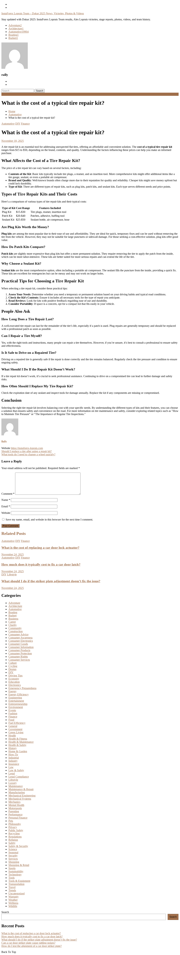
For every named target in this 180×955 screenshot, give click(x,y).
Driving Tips (15, 675)
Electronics (14, 685)
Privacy (12, 827)
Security (13, 855)
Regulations (15, 836)
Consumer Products (19, 650)
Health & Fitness (17, 738)
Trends (12, 890)
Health (12, 735)
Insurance (13, 763)
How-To (13, 754)
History (12, 748)
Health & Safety (17, 745)
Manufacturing (16, 792)
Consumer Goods (18, 643)
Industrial (13, 757)
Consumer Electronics (20, 640)
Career (12, 621)
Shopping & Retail (18, 865)
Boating (13, 34)
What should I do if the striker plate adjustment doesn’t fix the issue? (50, 581)
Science (12, 849)
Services (13, 858)
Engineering (15, 697)
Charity (12, 625)
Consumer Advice (18, 634)
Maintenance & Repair (21, 789)
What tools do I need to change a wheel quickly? (28, 454)
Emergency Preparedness (22, 688)
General (12, 726)
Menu (4, 94)
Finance (25, 123)
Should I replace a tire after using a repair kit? (26, 451)
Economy (13, 678)
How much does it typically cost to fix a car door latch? (41, 564)
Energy (12, 691)
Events (12, 710)
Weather (13, 899)
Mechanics (14, 801)
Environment (15, 707)
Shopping (13, 861)
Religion (13, 839)
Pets (10, 820)
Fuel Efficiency (16, 722)
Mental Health (16, 805)
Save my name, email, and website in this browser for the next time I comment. (49, 519)
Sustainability (15, 871)
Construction (15, 631)
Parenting (13, 811)
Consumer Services (19, 659)
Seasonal (13, 852)
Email (5, 506)
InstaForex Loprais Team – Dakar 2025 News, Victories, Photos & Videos (42, 13)
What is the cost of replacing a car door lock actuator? (40, 547)
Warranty (13, 896)
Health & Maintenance (21, 741)
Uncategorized (16, 893)
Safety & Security (18, 846)
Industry (13, 760)
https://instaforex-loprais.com (27, 448)
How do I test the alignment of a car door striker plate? (31, 945)
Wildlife (12, 906)
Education (14, 681)
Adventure (15, 25)
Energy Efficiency (18, 694)
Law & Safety (16, 770)
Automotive (18, 31)
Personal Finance (17, 817)
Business (13, 618)
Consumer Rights (18, 656)
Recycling (14, 833)
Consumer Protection (20, 653)
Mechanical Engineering (22, 795)
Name (5, 499)
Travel (11, 887)
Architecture (16, 28)
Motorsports (15, 808)
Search (5, 912)
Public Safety (15, 830)
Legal (11, 773)
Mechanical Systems (19, 798)
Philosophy (14, 824)
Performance (15, 814)
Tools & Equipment (19, 880)
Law (11, 767)
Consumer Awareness (20, 637)
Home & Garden (17, 751)
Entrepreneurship (17, 703)
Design (12, 669)
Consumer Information (21, 647)
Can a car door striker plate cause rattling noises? (28, 942)
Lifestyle (12, 574)
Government (15, 729)
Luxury (12, 782)
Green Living (15, 732)
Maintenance (15, 786)
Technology (15, 874)
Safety (11, 842)
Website (5, 512)
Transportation (16, 884)
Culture (12, 662)
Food (11, 719)
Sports (11, 868)
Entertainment (16, 700)
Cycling (12, 666)
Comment (7, 493)
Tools (11, 877)
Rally (4, 441)
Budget (13, 38)
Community (15, 628)
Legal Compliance (18, 776)
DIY (17, 123)
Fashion (12, 713)
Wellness (13, 902)
